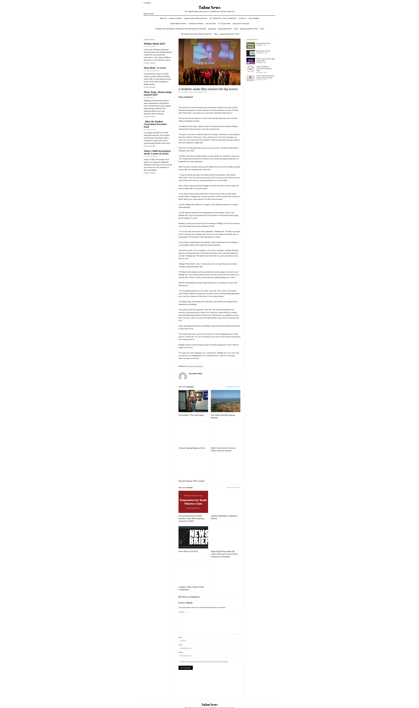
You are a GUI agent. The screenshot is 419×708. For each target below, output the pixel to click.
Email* (180, 645)
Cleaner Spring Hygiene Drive (192, 448)
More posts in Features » (233, 386)
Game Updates (254, 18)
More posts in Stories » (233, 487)
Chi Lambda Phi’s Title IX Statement (223, 18)
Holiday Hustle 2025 (154, 43)
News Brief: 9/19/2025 (188, 551)
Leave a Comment (150, 63)
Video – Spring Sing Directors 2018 (226, 34)
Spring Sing (212, 29)
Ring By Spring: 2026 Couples (192, 481)
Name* (181, 637)
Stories (200, 366)
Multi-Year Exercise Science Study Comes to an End (223, 449)
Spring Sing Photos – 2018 (228, 29)
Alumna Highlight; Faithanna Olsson (224, 517)
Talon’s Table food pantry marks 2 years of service (157, 152)
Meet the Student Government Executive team (155, 124)
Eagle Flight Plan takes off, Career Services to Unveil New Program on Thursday (224, 554)
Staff (262, 29)
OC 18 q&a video (224, 23)
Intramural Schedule (196, 23)
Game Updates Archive (178, 23)
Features (191, 366)
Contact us (242, 18)
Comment (181, 612)
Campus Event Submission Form (195, 18)
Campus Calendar (175, 18)
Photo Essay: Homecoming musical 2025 (157, 93)
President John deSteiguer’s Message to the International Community (180, 29)
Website (181, 652)
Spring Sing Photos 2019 (249, 29)
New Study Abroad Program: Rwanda (223, 416)
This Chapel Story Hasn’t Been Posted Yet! (196, 34)
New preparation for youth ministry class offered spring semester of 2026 (191, 518)
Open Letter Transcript (241, 23)
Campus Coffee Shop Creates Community (191, 588)
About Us (163, 18)
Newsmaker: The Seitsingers (191, 415)
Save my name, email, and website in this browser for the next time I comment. (204, 662)
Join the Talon (211, 23)
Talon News (209, 7)
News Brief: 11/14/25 (155, 68)
